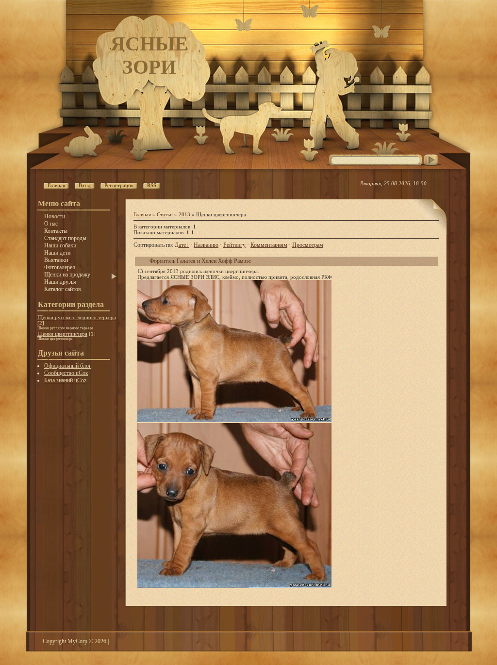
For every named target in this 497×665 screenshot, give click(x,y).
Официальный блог (67, 365)
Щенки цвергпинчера (62, 334)
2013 (184, 214)
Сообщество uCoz (66, 373)
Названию (206, 245)
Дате (180, 245)
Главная (142, 214)
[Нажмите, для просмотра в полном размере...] (234, 420)
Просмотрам (307, 245)
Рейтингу (234, 245)
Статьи (165, 214)
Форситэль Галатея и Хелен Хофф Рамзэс (200, 261)
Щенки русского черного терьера (76, 317)
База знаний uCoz (65, 380)
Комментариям (268, 245)
